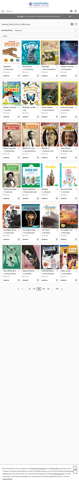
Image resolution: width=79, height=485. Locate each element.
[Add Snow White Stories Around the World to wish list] (18, 280)
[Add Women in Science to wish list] (18, 117)
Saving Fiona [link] (27, 67)
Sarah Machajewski (30, 151)
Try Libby (20, 16)
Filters (5, 36)
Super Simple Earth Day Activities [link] (30, 189)
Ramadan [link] (45, 189)
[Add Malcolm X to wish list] (57, 157)
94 (44, 289)
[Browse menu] (75, 11)
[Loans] (71, 11)
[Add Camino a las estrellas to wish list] (76, 76)
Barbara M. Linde (48, 151)
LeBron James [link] (66, 271)
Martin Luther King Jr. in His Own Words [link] (10, 148)
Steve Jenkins (9, 69)
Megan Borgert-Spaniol (31, 192)
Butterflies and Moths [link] (30, 107)
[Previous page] (18, 289)
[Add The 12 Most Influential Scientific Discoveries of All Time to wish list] (38, 239)
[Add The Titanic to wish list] (57, 239)
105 (57, 289)
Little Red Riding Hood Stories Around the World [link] (49, 271)
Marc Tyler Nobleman (50, 69)
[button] (72, 25)
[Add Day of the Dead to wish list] (76, 198)
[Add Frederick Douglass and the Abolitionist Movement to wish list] (76, 117)
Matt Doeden (66, 233)
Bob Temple (47, 233)
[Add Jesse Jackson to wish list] (76, 157)
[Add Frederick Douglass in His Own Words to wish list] (18, 198)
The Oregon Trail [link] (67, 230)
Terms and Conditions (38, 469)
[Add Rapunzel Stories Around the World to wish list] (38, 280)
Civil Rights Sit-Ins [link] (9, 230)
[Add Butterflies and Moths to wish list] (38, 117)
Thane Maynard (28, 69)
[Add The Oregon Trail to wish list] (76, 239)
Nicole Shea (8, 192)
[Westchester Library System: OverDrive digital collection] (39, 4)
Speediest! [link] (7, 67)
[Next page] (62, 289)
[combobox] (35, 11)
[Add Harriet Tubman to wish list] (57, 117)
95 (48, 289)
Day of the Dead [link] (66, 189)
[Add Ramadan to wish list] (57, 198)
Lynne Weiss (66, 110)
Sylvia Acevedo (67, 69)
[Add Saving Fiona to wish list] (38, 76)
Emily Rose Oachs (29, 233)
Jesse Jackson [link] (66, 148)
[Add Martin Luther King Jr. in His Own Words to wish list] (18, 157)
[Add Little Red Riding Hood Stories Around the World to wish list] (57, 280)
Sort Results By (7, 30)
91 (29, 289)
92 (34, 289)
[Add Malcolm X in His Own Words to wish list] (38, 157)
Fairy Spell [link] (45, 67)
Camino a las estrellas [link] (68, 67)
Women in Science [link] (9, 107)
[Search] (3, 11)
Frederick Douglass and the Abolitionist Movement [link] (68, 107)
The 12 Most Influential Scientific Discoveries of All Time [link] (30, 230)
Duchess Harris (9, 233)
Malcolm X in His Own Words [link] (30, 148)
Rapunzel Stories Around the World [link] (30, 271)
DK (25, 110)
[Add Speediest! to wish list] (18, 76)
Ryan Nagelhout (9, 151)
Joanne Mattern (67, 273)
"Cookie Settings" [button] (58, 474)
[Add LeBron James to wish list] (76, 280)
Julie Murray (47, 192)
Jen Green (8, 110)
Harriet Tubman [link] (47, 107)
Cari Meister (27, 273)
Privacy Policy (55, 469)
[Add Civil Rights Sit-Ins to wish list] (18, 239)
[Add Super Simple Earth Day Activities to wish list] (38, 198)
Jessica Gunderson (10, 273)
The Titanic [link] (46, 230)
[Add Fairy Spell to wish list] (57, 76)
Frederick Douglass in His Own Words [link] (10, 189)
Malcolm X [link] (45, 148)
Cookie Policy (7, 479)
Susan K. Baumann (49, 110)
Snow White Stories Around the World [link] (10, 271)
